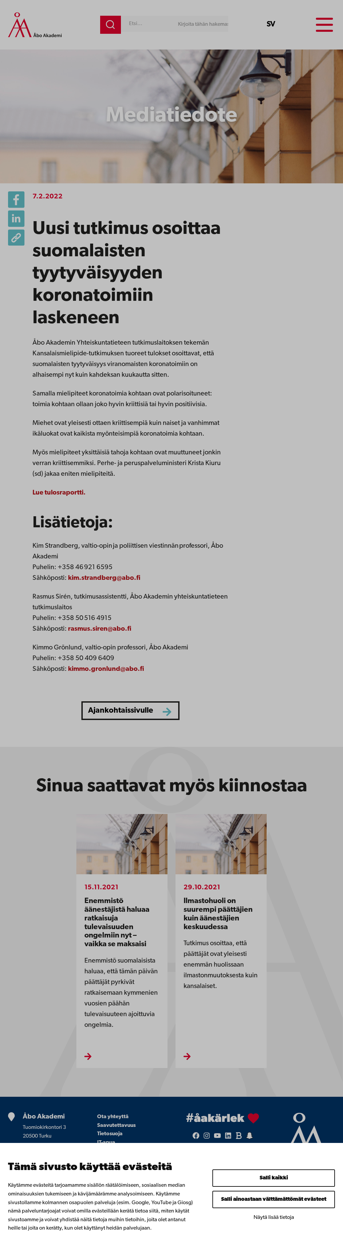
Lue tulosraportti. (59, 492)
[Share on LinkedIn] (16, 218)
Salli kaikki (274, 1178)
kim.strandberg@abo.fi (104, 578)
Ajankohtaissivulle (120, 711)
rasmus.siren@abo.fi (99, 629)
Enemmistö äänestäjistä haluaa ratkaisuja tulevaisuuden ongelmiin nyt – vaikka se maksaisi (116, 922)
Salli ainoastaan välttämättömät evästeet (273, 1199)
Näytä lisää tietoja (274, 1217)
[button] (16, 238)
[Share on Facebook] (16, 199)
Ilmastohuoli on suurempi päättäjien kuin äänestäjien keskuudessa (218, 914)
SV (271, 24)
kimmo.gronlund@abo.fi (106, 669)
